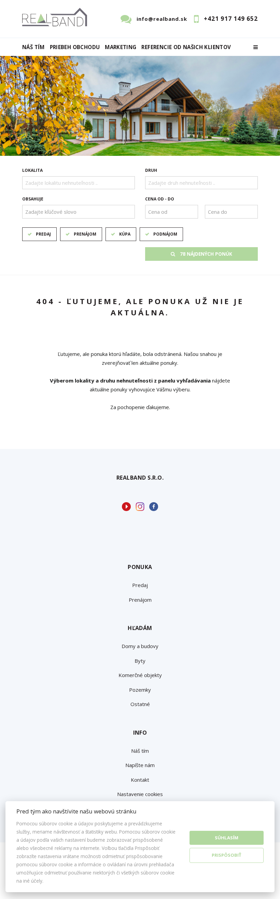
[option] (140, 106)
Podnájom (165, 234)
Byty (140, 660)
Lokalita (32, 170)
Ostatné (140, 704)
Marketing (120, 47)
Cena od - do (159, 199)
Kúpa (124, 234)
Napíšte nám (140, 765)
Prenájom (85, 234)
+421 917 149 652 (231, 19)
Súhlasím (226, 838)
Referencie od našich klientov (186, 47)
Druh (151, 170)
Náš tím (33, 47)
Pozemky (140, 689)
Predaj (43, 234)
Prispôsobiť (226, 855)
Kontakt (140, 779)
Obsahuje (32, 199)
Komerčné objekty (140, 675)
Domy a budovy (140, 646)
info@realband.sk (162, 18)
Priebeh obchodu (75, 47)
